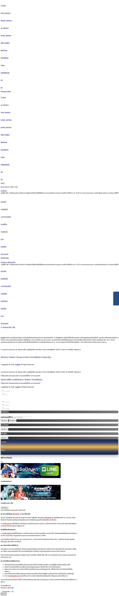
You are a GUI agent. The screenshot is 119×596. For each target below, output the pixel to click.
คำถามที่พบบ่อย (36, 357)
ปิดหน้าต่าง (4, 420)
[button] (4, 91)
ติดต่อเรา (12, 357)
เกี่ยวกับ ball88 (6, 379)
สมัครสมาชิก (5, 258)
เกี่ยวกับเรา (4, 357)
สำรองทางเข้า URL (8, 327)
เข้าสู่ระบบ (4, 191)
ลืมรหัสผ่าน (13, 420)
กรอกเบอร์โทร (7, 417)
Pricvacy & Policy (23, 357)
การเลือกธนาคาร (17, 379)
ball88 (3, 338)
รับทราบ (3, 594)
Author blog (46, 357)
